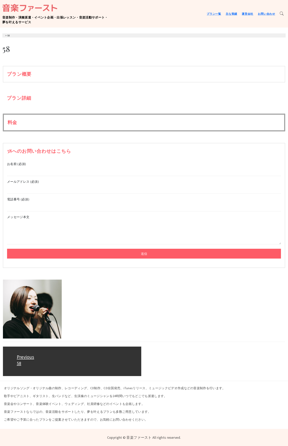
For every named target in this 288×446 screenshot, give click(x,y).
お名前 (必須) (16, 164)
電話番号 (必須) (18, 199)
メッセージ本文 (18, 217)
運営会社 (247, 14)
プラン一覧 (214, 14)
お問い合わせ (266, 14)
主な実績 (231, 14)
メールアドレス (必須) (23, 182)
